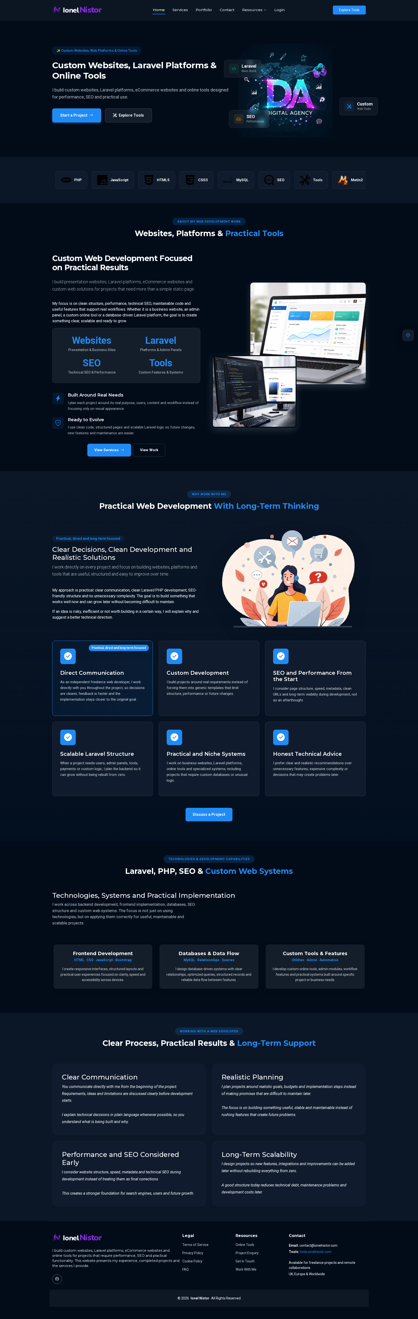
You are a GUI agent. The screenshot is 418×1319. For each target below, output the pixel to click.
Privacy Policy (192, 1253)
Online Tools (245, 1244)
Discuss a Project (209, 814)
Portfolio (204, 9)
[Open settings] (408, 335)
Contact (227, 9)
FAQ (185, 1269)
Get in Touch (245, 1261)
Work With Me (246, 1269)
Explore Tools (349, 10)
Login (279, 9)
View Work (149, 450)
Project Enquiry (247, 1253)
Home (159, 9)
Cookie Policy (192, 1261)
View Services (106, 450)
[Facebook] (57, 1279)
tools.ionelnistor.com (315, 1252)
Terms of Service (195, 1244)
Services (180, 9)
